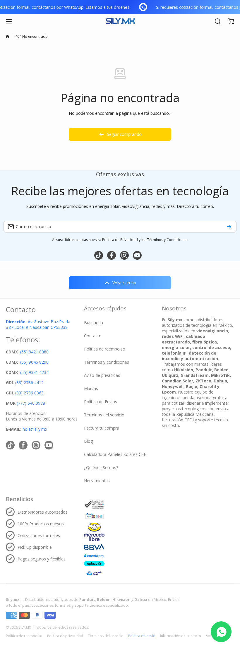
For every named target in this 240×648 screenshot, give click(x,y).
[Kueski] (94, 555)
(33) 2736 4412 (29, 382)
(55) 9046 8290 (34, 362)
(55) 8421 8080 (34, 352)
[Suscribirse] (229, 226)
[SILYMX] (120, 21)
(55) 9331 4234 (34, 372)
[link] (144, 7)
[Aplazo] (94, 563)
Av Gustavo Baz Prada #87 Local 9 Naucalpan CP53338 (38, 324)
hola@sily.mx (34, 429)
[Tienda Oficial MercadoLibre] (94, 532)
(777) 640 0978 (31, 403)
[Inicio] (7, 36)
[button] (231, 21)
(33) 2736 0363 (29, 393)
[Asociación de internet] (94, 504)
